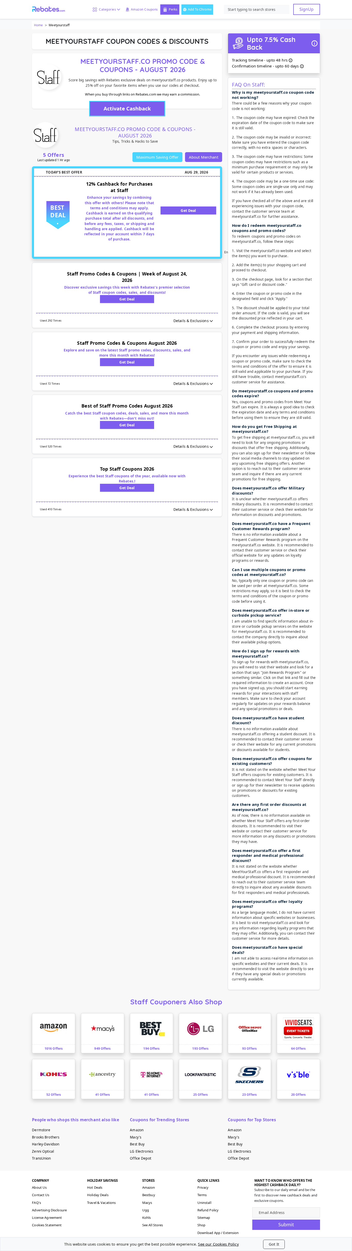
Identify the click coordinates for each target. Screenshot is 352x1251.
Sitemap (203, 1217)
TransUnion (41, 1158)
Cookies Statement (47, 1225)
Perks (173, 9)
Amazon (137, 1130)
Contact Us (40, 1195)
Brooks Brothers (45, 1137)
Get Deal (188, 210)
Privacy (203, 1187)
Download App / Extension (218, 1232)
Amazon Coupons (144, 9)
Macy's (135, 1137)
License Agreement (47, 1217)
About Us (39, 1187)
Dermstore (41, 1130)
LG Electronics (141, 1151)
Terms (202, 1195)
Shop (201, 1225)
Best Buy (137, 1144)
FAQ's (36, 1202)
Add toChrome (200, 9)
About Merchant (203, 157)
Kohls (146, 1217)
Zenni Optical (43, 1151)
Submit (286, 1224)
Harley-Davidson (45, 1144)
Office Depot (140, 1158)
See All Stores (152, 1225)
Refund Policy (208, 1210)
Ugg (145, 1210)
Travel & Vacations (101, 1202)
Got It (274, 1244)
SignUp (306, 9)
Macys (147, 1202)
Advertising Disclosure (49, 1210)
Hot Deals (94, 1187)
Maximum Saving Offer (157, 157)
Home (38, 25)
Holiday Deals (97, 1195)
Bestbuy (148, 1195)
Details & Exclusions (191, 320)
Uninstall (204, 1202)
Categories (106, 9)
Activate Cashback (127, 108)
